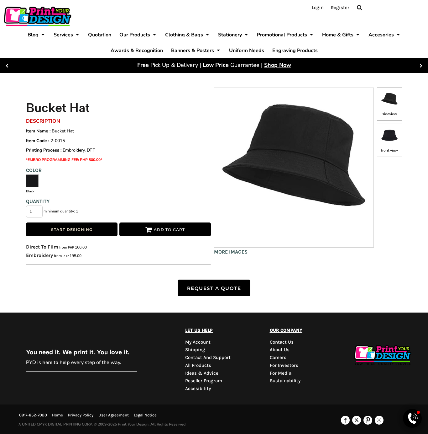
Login (318, 7)
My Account (198, 342)
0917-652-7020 (33, 415)
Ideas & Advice (201, 373)
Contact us (282, 342)
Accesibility (198, 388)
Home (57, 415)
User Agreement (113, 415)
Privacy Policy (80, 415)
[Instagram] (379, 420)
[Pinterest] (367, 420)
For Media (280, 373)
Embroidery (39, 255)
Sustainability (285, 380)
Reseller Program (203, 380)
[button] (36, 34)
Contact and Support (208, 357)
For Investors (284, 365)
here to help (56, 362)
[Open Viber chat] (412, 418)
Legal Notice (145, 415)
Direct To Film (42, 247)
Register (340, 7)
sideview (389, 113)
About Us (280, 349)
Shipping (195, 349)
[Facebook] (345, 420)
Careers (278, 357)
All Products (198, 365)
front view (389, 150)
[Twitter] (356, 420)
